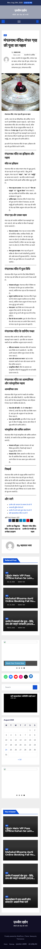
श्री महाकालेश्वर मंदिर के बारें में (18, 513)
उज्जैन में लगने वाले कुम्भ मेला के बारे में (20, 510)
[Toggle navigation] (19, 21)
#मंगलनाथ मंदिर (26, 67)
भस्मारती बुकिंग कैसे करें (16, 507)
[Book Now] (20, 653)
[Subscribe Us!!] (20, 780)
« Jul (19, 759)
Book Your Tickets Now (15, 663)
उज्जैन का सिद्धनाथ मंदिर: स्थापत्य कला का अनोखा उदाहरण (12, 529)
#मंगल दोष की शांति (20, 64)
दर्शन (5, 35)
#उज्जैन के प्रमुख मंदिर (22, 58)
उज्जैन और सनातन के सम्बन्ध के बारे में (20, 504)
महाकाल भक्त (17, 52)
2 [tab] (19, 668)
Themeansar (20, 939)
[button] (34, 21)
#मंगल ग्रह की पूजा (23, 61)
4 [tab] (24, 668)
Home (5, 944)
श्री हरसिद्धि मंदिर (32, 944)
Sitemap (11, 944)
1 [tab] (16, 668)
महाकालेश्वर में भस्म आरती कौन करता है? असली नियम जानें (18, 900)
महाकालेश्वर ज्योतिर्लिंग (21, 944)
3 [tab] (21, 668)
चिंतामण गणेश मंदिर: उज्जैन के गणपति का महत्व (29, 529)
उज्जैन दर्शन (20, 10)
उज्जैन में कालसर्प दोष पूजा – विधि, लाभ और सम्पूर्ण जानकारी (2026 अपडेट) (19, 624)
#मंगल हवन (30, 64)
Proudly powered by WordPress (14, 936)
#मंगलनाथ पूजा (16, 67)
